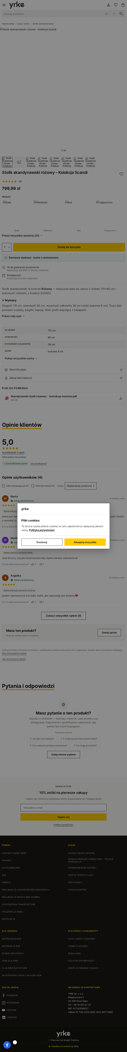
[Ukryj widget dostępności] (15, 1042)
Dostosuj (42, 542)
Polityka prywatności (42, 530)
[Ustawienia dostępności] (7, 1045)
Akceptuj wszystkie (85, 542)
